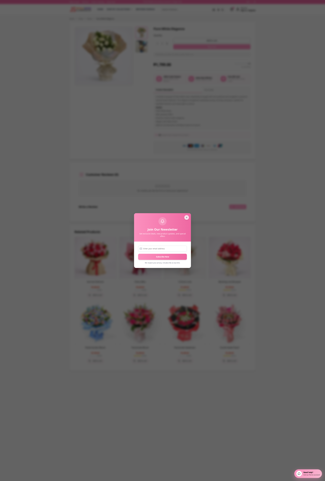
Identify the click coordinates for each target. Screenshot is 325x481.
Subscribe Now (162, 257)
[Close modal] (186, 217)
